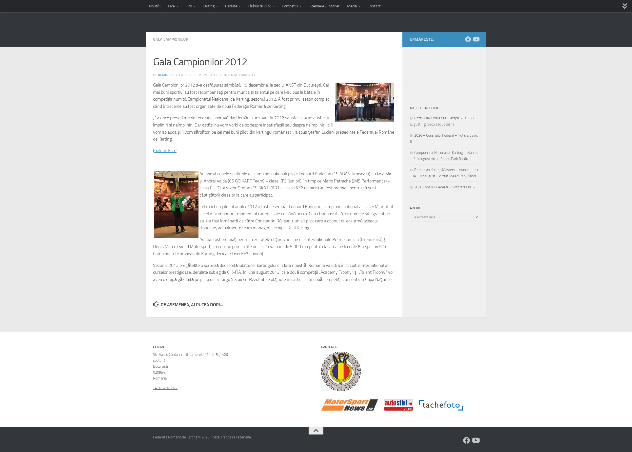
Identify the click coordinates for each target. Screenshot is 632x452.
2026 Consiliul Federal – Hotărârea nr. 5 (444, 187)
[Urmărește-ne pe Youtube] (476, 39)
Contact (374, 6)
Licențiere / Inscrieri (324, 6)
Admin (163, 75)
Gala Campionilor (170, 39)
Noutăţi (155, 6)
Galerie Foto (165, 150)
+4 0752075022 (165, 388)
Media (352, 6)
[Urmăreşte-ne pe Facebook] (468, 39)
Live (171, 6)
